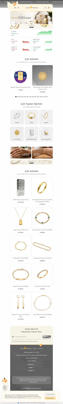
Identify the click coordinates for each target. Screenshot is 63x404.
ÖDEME (31, 367)
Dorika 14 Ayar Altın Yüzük (42, 286)
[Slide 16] (40, 96)
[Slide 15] (38, 96)
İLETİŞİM (30, 370)
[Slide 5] (22, 96)
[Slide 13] (35, 96)
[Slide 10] (30, 96)
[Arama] (18, 7)
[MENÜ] (15, 7)
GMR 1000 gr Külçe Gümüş (21, 199)
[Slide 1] (30, 21)
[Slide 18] (43, 96)
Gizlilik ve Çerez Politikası (34, 398)
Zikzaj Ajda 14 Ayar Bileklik (20, 258)
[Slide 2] (32, 21)
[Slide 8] (27, 96)
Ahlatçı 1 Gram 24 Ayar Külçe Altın (20, 87)
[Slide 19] (45, 96)
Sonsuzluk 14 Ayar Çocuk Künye (42, 258)
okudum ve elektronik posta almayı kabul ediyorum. (26, 341)
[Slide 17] (42, 96)
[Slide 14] (37, 96)
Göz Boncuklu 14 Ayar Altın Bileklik (42, 230)
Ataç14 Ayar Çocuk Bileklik (21, 286)
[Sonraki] (50, 23)
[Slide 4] (20, 96)
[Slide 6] (24, 96)
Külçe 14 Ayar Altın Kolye (21, 230)
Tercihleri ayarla (50, 394)
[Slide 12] (33, 96)
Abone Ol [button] (46, 336)
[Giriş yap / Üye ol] (45, 7)
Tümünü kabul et (50, 398)
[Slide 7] (25, 96)
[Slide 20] (47, 96)
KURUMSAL (30, 364)
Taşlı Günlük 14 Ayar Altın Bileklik (42, 314)
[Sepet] (48, 7)
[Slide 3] (19, 96)
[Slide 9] (29, 96)
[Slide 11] (32, 96)
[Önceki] (13, 23)
